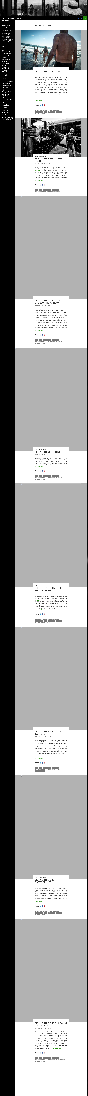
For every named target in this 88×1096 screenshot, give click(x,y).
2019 (10, 55)
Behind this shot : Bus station (48, 159)
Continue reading (39, 100)
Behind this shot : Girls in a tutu (49, 732)
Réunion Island (52, 111)
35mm (8, 53)
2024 (6, 59)
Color (45, 111)
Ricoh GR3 (5, 97)
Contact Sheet (10, 81)
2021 (6, 57)
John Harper (4, 30)
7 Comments (49, 1028)
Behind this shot (47, 110)
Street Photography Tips (6, 119)
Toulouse (9, 121)
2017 (3, 55)
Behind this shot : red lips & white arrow (48, 301)
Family (4, 85)
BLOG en (44, 156)
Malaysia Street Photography (7, 34)
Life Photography (7, 91)
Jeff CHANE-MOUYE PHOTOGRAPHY (12, 18)
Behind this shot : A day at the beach (51, 1024)
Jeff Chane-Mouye (5, 27)
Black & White (55, 110)
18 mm (3, 49)
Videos (3, 122)
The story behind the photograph (48, 589)
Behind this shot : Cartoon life (46, 881)
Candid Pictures (39, 111)
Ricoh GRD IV (59, 111)
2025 (8, 59)
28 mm (40, 110)
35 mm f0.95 (4, 53)
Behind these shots (47, 452)
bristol (3, 73)
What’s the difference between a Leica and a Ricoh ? (7, 40)
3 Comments (48, 305)
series (63, 1059)
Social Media (5, 112)
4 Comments (49, 736)
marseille (4, 93)
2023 (36, 110)
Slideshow (5, 110)
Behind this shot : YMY (48, 71)
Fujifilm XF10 (9, 85)
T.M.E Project (49, 622)
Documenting (6, 83)
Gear (8, 87)
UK (12, 121)
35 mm (10, 51)
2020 (36, 619)
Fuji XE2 (4, 87)
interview (3, 89)
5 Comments (47, 454)
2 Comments (48, 163)
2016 (11, 53)
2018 (6, 55)
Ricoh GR (58, 1059)
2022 (10, 57)
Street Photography (40, 113)
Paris (10, 93)
